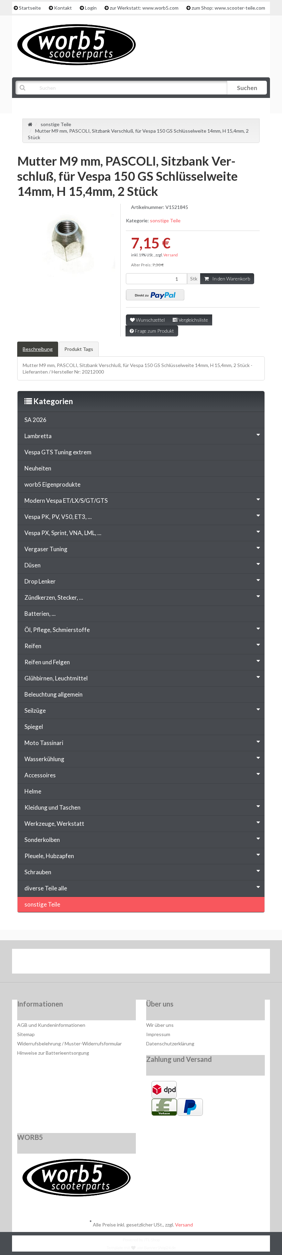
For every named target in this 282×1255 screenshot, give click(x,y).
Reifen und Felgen (47, 662)
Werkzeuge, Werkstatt (54, 823)
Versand (170, 255)
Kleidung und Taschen (52, 807)
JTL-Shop (152, 1239)
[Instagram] (163, 963)
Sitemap (26, 1034)
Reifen (32, 645)
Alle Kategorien (50, 105)
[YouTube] (142, 963)
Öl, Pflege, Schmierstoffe (57, 629)
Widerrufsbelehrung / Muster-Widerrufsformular (69, 1043)
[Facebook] (121, 963)
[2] (155, 294)
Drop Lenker (40, 581)
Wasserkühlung (44, 759)
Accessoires (40, 775)
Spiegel (33, 726)
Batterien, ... (40, 613)
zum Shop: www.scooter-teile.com (228, 8)
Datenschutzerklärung (170, 1043)
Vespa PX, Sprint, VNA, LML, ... (62, 532)
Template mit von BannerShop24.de (141, 1247)
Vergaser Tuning (45, 549)
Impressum (158, 1034)
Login (91, 8)
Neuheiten (37, 468)
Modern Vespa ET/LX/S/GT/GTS (66, 500)
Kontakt (63, 8)
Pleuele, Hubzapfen (49, 855)
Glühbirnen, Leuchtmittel (56, 678)
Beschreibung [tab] (38, 349)
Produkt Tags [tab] (78, 349)
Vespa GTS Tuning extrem (57, 452)
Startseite (30, 8)
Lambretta (38, 436)
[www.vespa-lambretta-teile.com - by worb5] (76, 44)
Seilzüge (35, 710)
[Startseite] (30, 124)
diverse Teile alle (45, 888)
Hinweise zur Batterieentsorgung (53, 1053)
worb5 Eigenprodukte (52, 484)
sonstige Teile (165, 220)
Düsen (32, 565)
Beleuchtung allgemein (53, 694)
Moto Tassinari (43, 742)
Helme (32, 791)
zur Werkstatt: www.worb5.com (144, 8)
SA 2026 (35, 419)
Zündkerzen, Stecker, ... (53, 597)
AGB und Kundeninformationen (51, 1025)
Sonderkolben (42, 839)
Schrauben (37, 872)
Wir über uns (160, 1025)
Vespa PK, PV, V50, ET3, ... (58, 516)
